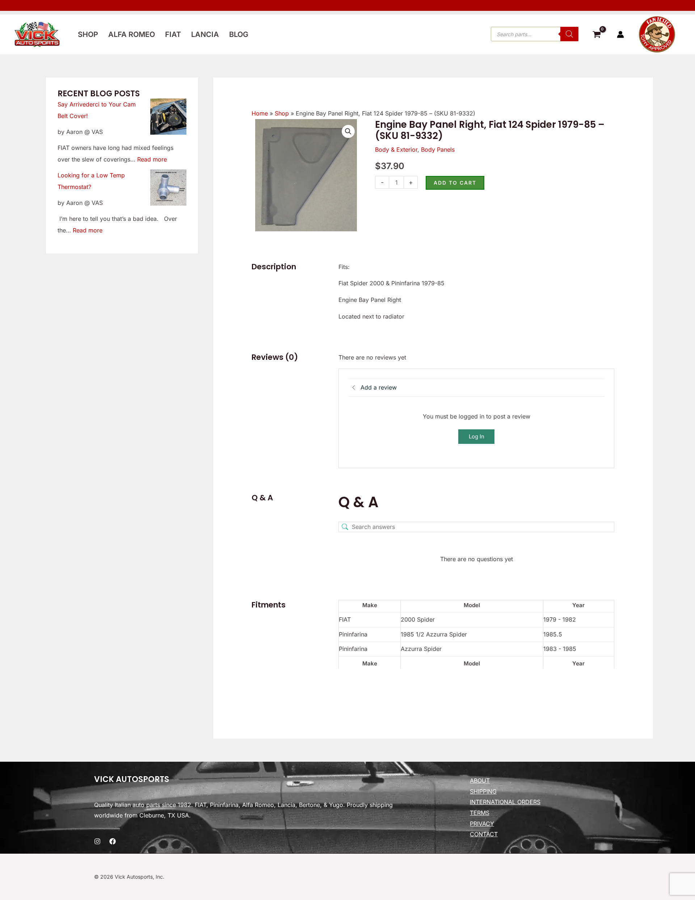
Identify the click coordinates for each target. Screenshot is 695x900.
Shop (88, 34)
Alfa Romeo (131, 34)
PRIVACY (482, 823)
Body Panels (438, 149)
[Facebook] (112, 841)
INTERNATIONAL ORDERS (505, 802)
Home (260, 113)
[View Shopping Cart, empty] (596, 35)
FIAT (173, 34)
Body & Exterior (396, 149)
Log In (476, 436)
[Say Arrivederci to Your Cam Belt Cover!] (168, 116)
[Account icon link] (620, 34)
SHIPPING (483, 791)
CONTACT (484, 834)
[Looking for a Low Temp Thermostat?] (168, 187)
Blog (238, 34)
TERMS (479, 812)
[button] (348, 131)
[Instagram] (97, 841)
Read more (152, 159)
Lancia (205, 34)
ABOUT (480, 780)
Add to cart (455, 183)
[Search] (569, 34)
